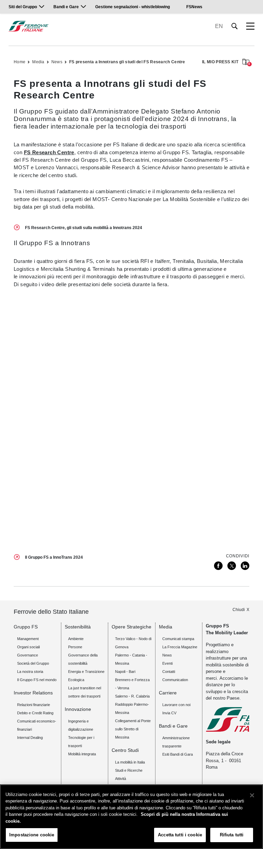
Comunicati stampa (178, 639)
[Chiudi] (252, 795)
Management (28, 639)
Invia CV (169, 713)
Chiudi (239, 609)
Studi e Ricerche (128, 770)
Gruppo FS (26, 626)
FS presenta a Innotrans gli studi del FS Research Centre (127, 61)
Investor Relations (33, 692)
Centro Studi (125, 750)
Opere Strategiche (131, 626)
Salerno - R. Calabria (132, 696)
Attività (120, 779)
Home (19, 61)
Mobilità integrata (82, 754)
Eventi (167, 663)
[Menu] (250, 26)
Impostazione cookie (31, 834)
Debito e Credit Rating (35, 713)
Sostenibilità (78, 626)
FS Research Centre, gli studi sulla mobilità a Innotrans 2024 (83, 227)
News (56, 61)
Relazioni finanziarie (33, 705)
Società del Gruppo (33, 663)
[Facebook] (218, 565)
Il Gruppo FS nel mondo (37, 680)
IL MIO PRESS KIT (225, 62)
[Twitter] (231, 565)
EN (219, 26)
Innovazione (78, 709)
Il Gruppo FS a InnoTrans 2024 (54, 557)
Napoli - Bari (125, 671)
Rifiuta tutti (232, 834)
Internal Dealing (30, 737)
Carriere (168, 692)
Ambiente (76, 639)
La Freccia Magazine (179, 647)
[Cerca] (234, 26)
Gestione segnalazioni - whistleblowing (132, 6)
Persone (75, 647)
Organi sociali (28, 647)
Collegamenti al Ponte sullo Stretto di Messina (133, 729)
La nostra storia (30, 671)
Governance (27, 655)
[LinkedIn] (245, 565)
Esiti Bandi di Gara (177, 754)
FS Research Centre (49, 152)
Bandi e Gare (66, 6)
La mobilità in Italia (130, 762)
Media (38, 61)
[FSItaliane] (29, 26)
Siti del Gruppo (23, 6)
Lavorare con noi (176, 705)
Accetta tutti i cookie (180, 834)
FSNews (194, 6)
